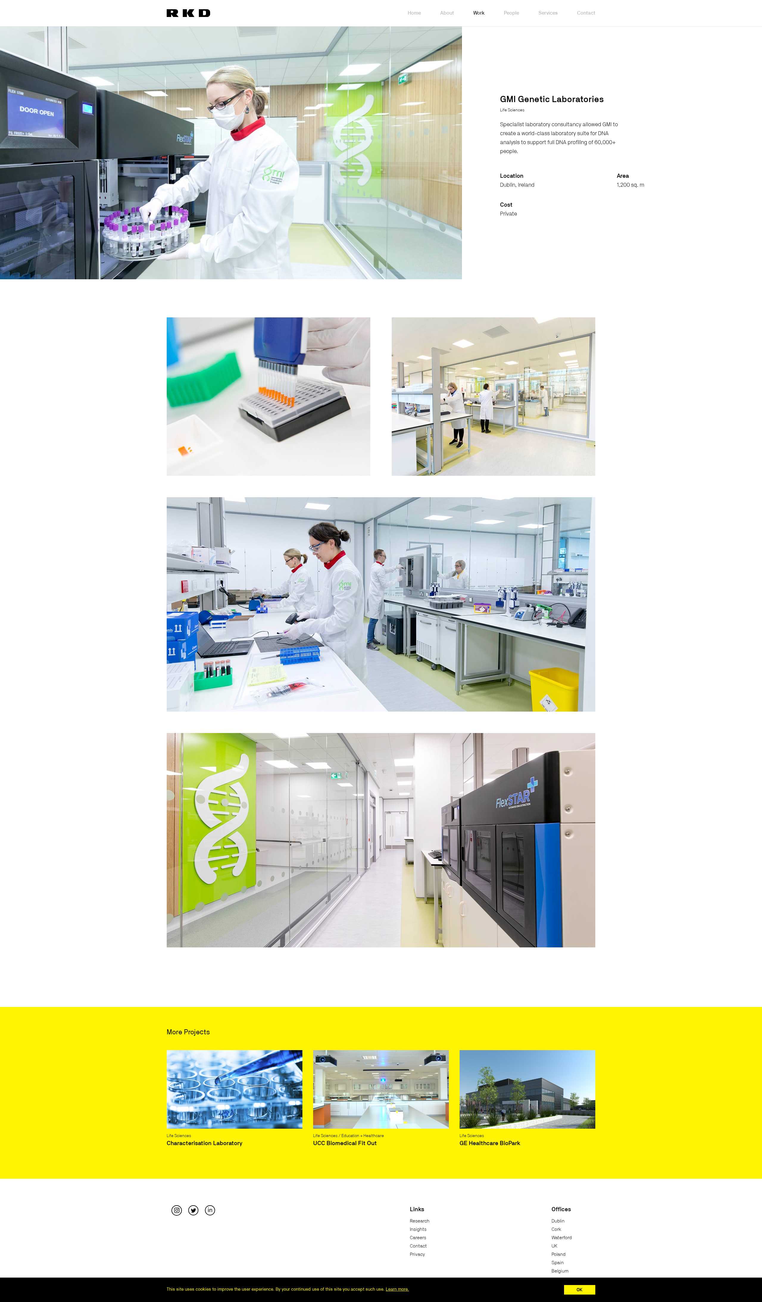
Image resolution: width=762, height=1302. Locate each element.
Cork (556, 1229)
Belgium (560, 1271)
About (447, 12)
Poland (559, 1254)
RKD (188, 13)
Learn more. (397, 1289)
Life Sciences (512, 110)
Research (420, 1221)
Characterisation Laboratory (204, 1143)
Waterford (562, 1237)
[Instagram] (176, 1210)
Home (414, 12)
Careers (418, 1237)
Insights (418, 1229)
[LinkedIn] (210, 1210)
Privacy (417, 1254)
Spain (558, 1262)
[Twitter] (193, 1210)
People (511, 12)
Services (548, 12)
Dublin (558, 1221)
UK (555, 1246)
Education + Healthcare (362, 1136)
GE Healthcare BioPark (490, 1143)
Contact (586, 12)
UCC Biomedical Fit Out (345, 1143)
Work (479, 12)
